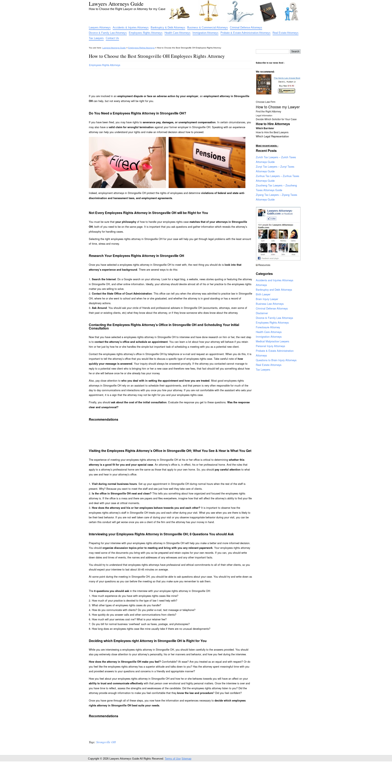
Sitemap (186, 758)
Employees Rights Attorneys (146, 32)
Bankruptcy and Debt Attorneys (274, 289)
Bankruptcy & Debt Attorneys (168, 27)
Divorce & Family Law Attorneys (108, 32)
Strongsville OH (106, 742)
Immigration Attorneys (205, 32)
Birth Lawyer (263, 294)
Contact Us (112, 38)
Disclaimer (262, 313)
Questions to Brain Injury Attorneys (276, 360)
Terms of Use (173, 758)
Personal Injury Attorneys (270, 346)
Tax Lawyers (96, 38)
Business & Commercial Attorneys (207, 27)
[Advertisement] (163, 80)
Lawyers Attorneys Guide (116, 3)
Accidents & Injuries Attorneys (131, 27)
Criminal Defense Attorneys (246, 27)
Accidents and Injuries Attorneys (274, 280)
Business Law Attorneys (270, 304)
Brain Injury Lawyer (267, 299)
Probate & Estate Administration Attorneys (245, 32)
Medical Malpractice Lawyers (272, 341)
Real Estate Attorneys (285, 32)
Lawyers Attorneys (100, 27)
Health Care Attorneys (177, 32)
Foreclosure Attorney (268, 327)
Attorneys (261, 285)
